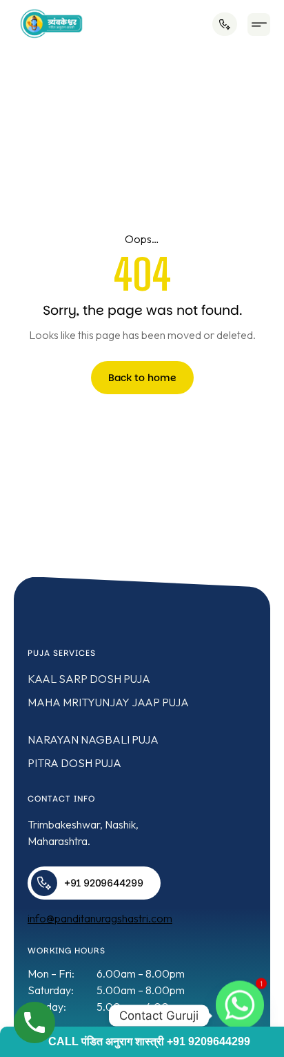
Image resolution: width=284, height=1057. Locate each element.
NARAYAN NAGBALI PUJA (93, 739)
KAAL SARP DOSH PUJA (89, 679)
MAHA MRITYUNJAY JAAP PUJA (108, 702)
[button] (258, 24)
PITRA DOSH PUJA (74, 763)
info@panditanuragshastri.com (100, 918)
